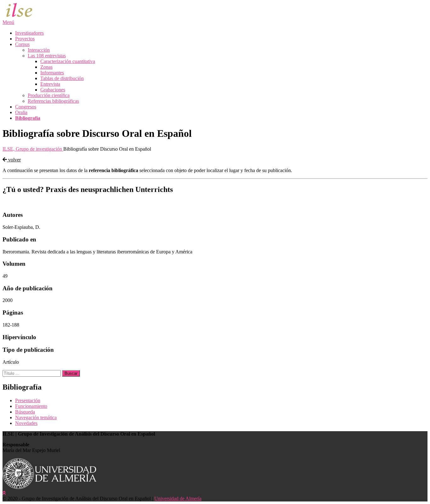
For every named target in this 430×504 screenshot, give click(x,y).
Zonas (46, 67)
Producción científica (49, 95)
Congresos (25, 106)
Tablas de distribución (62, 78)
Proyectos (25, 38)
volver (14, 159)
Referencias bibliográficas (53, 101)
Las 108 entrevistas (47, 55)
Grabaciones (52, 89)
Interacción (39, 50)
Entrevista (50, 84)
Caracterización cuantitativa (67, 61)
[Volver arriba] (4, 492)
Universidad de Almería (177, 498)
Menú (8, 22)
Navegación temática (36, 417)
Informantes (52, 72)
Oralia (21, 112)
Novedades (26, 423)
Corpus (22, 44)
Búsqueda (25, 411)
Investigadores (29, 33)
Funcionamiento (31, 406)
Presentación (27, 400)
